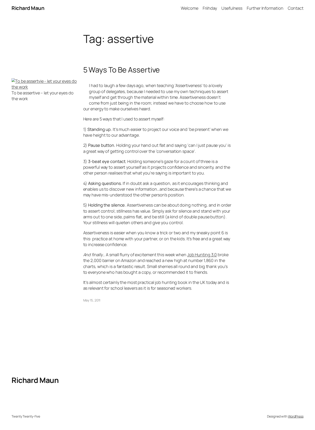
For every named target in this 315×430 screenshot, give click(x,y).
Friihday (210, 8)
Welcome (189, 8)
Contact (295, 8)
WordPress (295, 416)
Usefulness (231, 8)
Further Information (265, 8)
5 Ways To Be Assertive (121, 70)
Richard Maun (28, 8)
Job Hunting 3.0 (202, 254)
